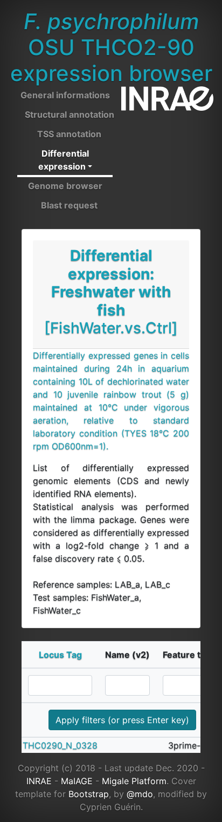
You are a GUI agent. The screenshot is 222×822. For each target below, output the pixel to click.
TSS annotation (69, 134)
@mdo (140, 794)
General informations (65, 95)
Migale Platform (134, 781)
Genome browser (65, 185)
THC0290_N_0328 (60, 745)
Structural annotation (69, 114)
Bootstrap (88, 794)
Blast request (69, 205)
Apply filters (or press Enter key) (122, 720)
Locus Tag (60, 654)
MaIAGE (77, 781)
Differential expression (63, 160)
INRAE (39, 781)
